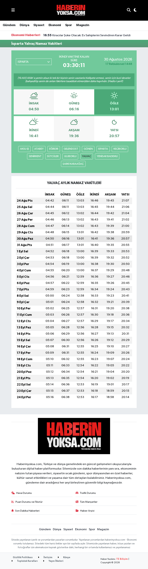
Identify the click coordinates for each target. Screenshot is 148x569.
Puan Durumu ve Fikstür (29, 502)
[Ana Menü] (13, 10)
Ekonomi (55, 25)
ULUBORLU (70, 156)
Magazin (82, 25)
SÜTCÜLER (53, 156)
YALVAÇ (86, 156)
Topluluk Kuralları (27, 561)
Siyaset (38, 25)
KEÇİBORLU (120, 148)
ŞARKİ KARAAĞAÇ (73, 163)
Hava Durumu (24, 493)
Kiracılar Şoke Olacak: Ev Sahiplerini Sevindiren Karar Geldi (86, 35)
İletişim (47, 557)
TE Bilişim (122, 559)
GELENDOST (71, 148)
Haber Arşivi (87, 510)
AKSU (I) (24, 148)
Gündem (9, 25)
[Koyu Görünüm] (134, 10)
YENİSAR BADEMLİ (107, 156)
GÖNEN (88, 148)
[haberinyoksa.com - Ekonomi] (71, 10)
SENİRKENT (35, 156)
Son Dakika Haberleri (27, 510)
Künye (66, 557)
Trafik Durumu (88, 493)
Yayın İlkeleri (55, 561)
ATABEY (39, 148)
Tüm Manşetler (88, 502)
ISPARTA (103, 148)
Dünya (24, 25)
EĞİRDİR (53, 148)
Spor (68, 25)
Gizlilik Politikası (23, 557)
